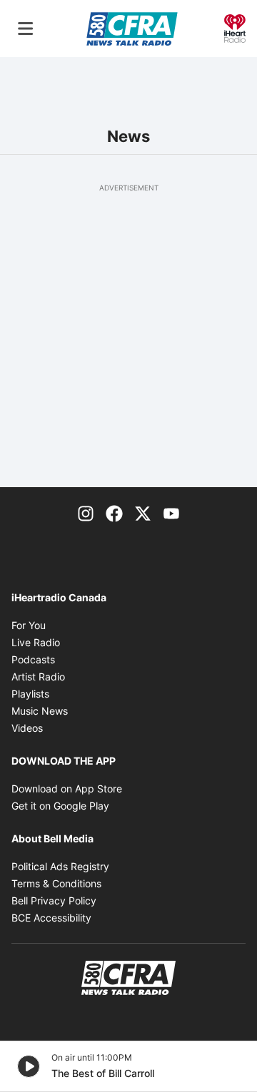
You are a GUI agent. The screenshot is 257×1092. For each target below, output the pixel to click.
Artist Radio (38, 676)
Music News (39, 711)
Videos (27, 728)
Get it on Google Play (60, 806)
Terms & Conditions (56, 883)
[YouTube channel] (171, 512)
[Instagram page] (85, 512)
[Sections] (25, 28)
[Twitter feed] (142, 512)
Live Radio (35, 642)
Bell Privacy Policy (53, 900)
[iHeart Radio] (235, 27)
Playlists (30, 694)
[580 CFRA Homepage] (132, 28)
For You (28, 625)
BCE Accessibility (51, 918)
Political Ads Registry (60, 866)
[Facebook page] (114, 512)
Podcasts (33, 659)
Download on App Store (66, 788)
